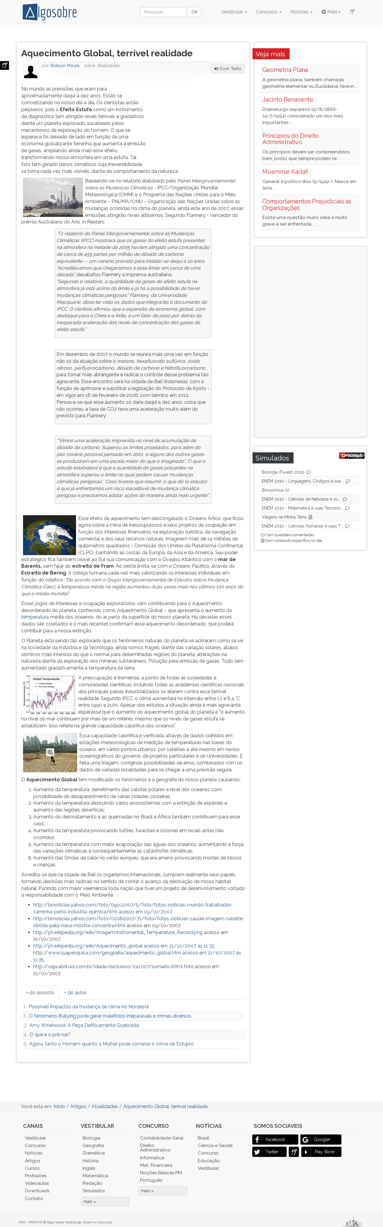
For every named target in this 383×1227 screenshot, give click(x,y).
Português (151, 1180)
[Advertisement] (200, 123)
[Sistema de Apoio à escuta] (4, 65)
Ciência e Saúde (215, 1145)
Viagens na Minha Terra (284, 517)
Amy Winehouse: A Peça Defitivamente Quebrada (84, 1025)
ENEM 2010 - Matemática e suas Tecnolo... (302, 508)
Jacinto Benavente (287, 99)
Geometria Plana (285, 69)
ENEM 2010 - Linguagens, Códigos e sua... (303, 481)
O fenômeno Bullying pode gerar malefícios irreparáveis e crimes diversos (110, 1016)
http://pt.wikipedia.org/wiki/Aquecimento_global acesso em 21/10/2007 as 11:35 (123, 946)
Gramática (94, 1153)
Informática (152, 1157)
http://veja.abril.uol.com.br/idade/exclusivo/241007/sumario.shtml (108, 966)
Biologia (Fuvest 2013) (283, 472)
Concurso (267, 12)
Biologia (91, 1138)
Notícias (300, 12)
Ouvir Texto (229, 68)
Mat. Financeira (156, 1165)
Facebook (275, 1139)
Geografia (93, 1145)
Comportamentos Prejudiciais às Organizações (306, 204)
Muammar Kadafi (285, 171)
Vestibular (232, 12)
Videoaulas (37, 1183)
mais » (89, 1201)
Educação (209, 1160)
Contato (34, 1198)
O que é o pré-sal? (50, 1034)
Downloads (37, 1190)
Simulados (94, 1190)
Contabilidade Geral (161, 1138)
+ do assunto (40, 992)
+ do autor (75, 992)
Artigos (32, 1160)
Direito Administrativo (155, 1148)
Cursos (32, 1168)
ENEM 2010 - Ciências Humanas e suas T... (302, 526)
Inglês (89, 1168)
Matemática (95, 1175)
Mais (332, 12)
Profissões (35, 1175)
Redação (92, 1183)
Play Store (324, 1151)
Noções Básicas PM (161, 1172)
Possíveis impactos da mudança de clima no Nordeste (89, 1007)
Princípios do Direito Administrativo (290, 139)
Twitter (272, 1151)
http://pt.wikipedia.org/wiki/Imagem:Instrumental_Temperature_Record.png (118, 932)
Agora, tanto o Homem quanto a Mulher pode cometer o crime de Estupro (111, 1044)
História (90, 1160)
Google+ (322, 1139)
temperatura (35, 617)
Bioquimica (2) (275, 490)
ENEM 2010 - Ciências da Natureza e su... (301, 499)
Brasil (203, 1138)
